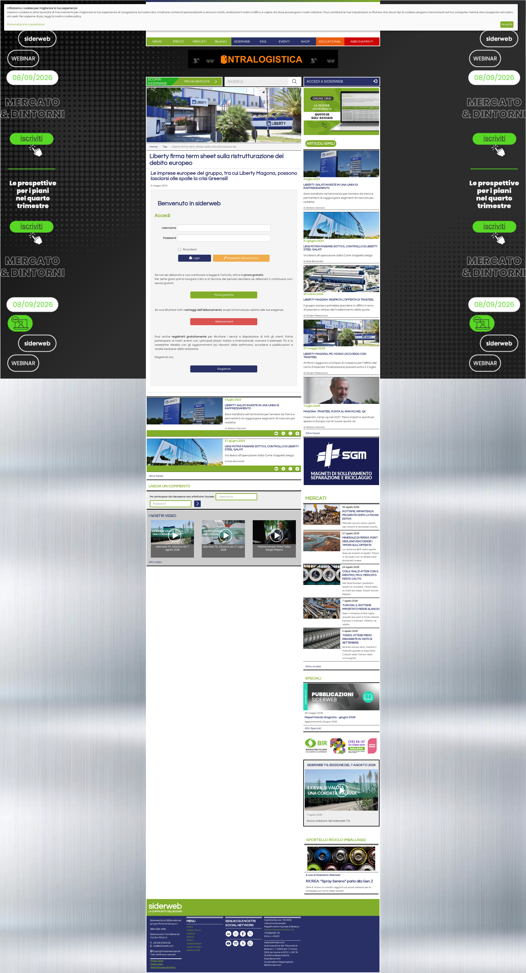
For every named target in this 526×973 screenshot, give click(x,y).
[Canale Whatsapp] (250, 943)
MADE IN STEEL (194, 947)
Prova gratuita (224, 295)
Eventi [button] (284, 41)
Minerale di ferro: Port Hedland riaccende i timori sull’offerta (360, 541)
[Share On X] (290, 433)
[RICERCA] (294, 81)
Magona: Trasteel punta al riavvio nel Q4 (334, 411)
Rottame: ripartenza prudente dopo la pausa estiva (360, 515)
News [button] (157, 41)
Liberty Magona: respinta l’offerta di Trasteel (338, 299)
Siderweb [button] (242, 41)
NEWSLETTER (193, 950)
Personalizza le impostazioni (26, 24)
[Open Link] (263, 59)
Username (169, 227)
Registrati (224, 368)
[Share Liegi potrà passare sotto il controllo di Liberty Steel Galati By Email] (276, 469)
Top (165, 146)
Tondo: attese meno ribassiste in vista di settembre (357, 639)
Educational (330, 41)
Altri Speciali (313, 728)
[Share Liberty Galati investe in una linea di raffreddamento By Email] (276, 433)
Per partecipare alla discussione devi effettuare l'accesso (182, 496)
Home (154, 146)
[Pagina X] (250, 934)
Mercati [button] (199, 41)
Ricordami (189, 249)
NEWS (190, 927)
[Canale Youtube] (228, 943)
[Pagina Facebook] (243, 934)
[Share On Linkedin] (283, 433)
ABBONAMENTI (194, 944)
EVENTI (190, 940)
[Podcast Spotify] (236, 943)
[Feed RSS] (243, 943)
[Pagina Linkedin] (228, 934)
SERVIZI (190, 937)
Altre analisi (313, 666)
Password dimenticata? (243, 258)
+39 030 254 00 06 (162, 943)
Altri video (155, 562)
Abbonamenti (361, 41)
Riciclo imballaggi (336, 840)
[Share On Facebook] (297, 433)
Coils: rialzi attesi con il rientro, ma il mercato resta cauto (360, 575)
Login (196, 258)
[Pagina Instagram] (236, 934)
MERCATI (191, 934)
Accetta (506, 24)
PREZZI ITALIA (194, 930)
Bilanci (221, 41)
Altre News (156, 476)
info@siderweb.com (163, 946)
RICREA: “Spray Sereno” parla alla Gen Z (339, 881)
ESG (263, 41)
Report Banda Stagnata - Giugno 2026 (330, 717)
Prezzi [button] (178, 41)
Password (169, 238)
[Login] (197, 503)
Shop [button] (305, 41)
